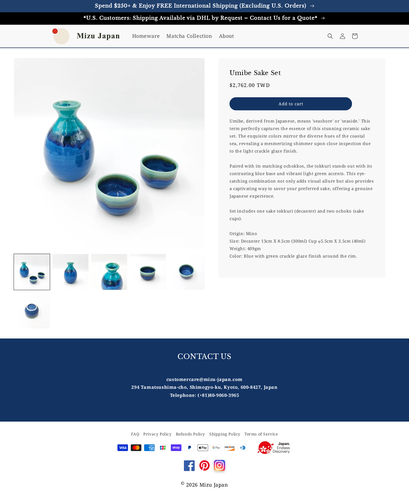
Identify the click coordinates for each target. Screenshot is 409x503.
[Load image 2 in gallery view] (70, 272)
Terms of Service (261, 434)
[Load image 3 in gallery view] (109, 272)
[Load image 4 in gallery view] (148, 272)
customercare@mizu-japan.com (204, 379)
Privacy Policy (157, 434)
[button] (330, 36)
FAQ (135, 434)
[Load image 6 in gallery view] (32, 310)
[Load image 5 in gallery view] (186, 272)
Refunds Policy (190, 434)
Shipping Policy (224, 434)
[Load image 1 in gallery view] (32, 272)
